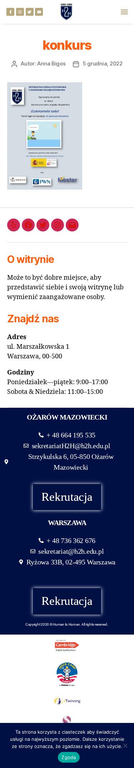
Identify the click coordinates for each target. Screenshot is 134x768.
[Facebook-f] (10, 12)
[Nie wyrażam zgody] (125, 745)
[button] (124, 12)
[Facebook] (28, 225)
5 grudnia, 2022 (103, 63)
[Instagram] (20, 12)
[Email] (72, 225)
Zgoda (68, 757)
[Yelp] (13, 225)
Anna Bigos (51, 63)
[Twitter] (30, 12)
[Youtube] (39, 12)
